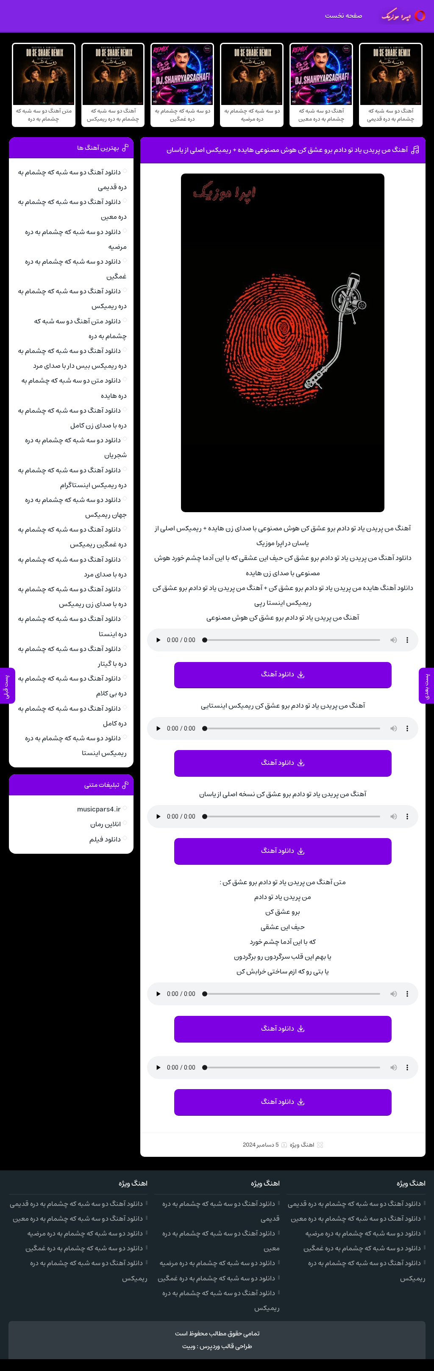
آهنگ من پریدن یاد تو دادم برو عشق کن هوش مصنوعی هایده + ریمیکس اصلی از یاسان (287, 150)
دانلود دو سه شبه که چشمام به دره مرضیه (363, 1233)
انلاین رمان (105, 824)
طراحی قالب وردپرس (226, 1346)
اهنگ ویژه (302, 1145)
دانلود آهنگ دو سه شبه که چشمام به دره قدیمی (354, 1204)
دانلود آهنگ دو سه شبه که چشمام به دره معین (356, 1219)
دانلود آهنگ (277, 674)
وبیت (188, 1346)
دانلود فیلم (105, 839)
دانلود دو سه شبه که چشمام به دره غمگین (362, 1248)
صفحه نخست (343, 16)
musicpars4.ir (99, 809)
